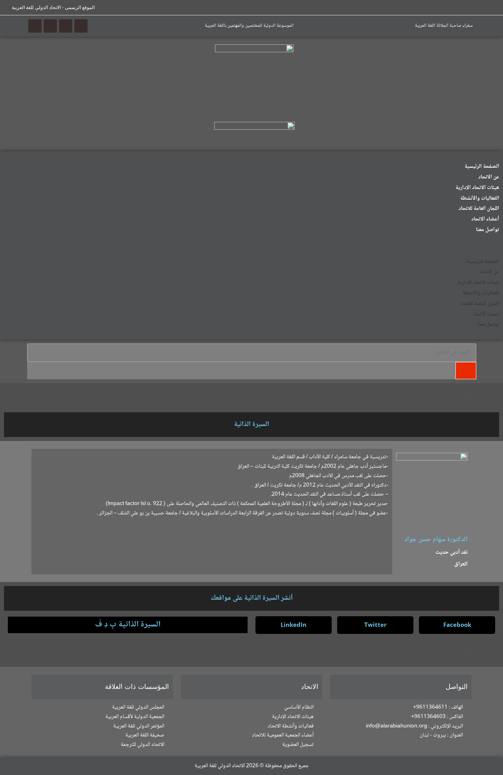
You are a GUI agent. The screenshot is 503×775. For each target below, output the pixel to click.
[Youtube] (50, 26)
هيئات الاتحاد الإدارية (477, 188)
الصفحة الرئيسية (481, 166)
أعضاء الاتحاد (485, 219)
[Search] (465, 370)
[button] (251, 245)
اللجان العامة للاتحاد (479, 208)
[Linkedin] (35, 26)
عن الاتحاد (488, 177)
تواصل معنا (487, 230)
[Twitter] (65, 26)
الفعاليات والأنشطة (479, 198)
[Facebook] (81, 26)
